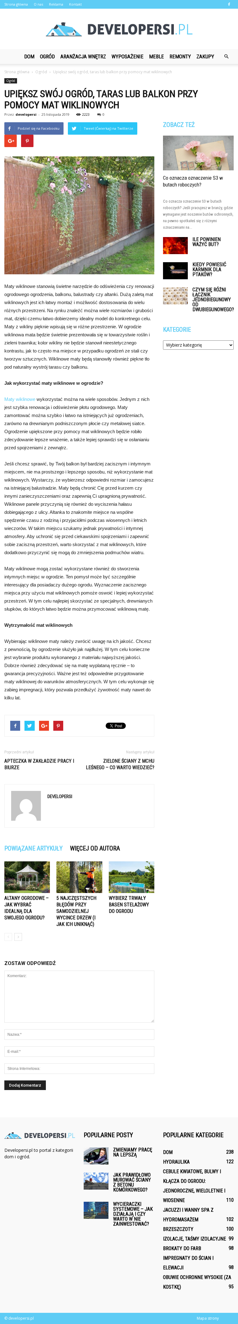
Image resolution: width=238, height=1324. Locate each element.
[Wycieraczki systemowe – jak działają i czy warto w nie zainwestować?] (96, 1210)
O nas (38, 4)
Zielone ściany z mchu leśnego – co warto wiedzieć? (120, 764)
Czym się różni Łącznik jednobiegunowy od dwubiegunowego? (213, 299)
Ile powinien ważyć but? (206, 241)
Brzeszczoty (178, 1229)
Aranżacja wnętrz (83, 56)
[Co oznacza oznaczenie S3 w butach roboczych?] (198, 153)
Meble (156, 56)
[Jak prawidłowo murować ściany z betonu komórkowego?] (96, 1181)
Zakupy (205, 56)
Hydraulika (176, 1162)
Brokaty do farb (182, 1248)
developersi (26, 114)
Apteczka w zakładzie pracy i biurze (39, 764)
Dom (29, 56)
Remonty (180, 56)
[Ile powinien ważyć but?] (175, 245)
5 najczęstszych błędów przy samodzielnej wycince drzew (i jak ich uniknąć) (76, 911)
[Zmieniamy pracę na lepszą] (96, 1156)
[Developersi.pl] (119, 29)
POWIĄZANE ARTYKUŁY (33, 848)
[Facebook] (229, 4)
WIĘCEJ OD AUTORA (95, 848)
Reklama (56, 4)
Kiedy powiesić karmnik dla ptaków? (209, 269)
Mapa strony (208, 1318)
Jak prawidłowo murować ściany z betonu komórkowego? (132, 1182)
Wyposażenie (127, 56)
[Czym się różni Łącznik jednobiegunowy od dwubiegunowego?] (175, 295)
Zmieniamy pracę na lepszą (132, 1152)
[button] (226, 56)
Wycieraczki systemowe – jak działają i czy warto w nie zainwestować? (133, 1214)
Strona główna (16, 4)
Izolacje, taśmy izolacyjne (194, 1239)
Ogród (47, 56)
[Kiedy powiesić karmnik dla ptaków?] (175, 270)
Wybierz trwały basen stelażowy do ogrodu (129, 904)
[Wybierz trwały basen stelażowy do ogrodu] (131, 877)
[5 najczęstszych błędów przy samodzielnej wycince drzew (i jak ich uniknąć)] (79, 877)
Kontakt (75, 4)
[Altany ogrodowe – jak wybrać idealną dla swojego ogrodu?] (27, 877)
